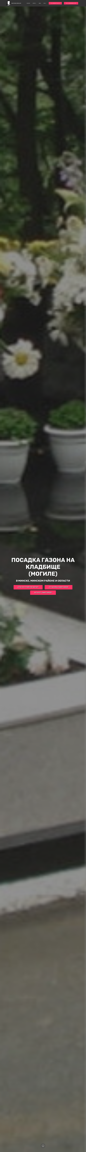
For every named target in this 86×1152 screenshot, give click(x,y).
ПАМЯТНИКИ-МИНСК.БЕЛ (16, 3)
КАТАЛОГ (28, 3)
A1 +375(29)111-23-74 (55, 3)
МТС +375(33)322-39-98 (71, 3)
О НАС (44, 3)
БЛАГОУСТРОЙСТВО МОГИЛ (28, 587)
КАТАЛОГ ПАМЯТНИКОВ (43, 592)
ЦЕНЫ (40, 3)
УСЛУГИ (34, 3)
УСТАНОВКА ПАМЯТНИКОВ (58, 587)
